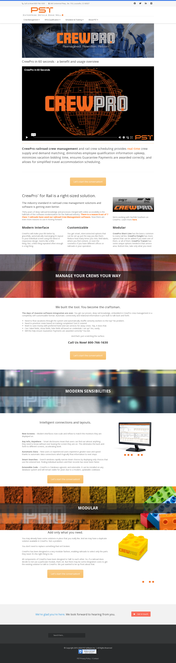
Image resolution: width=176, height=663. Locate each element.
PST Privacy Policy (84, 658)
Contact (96, 658)
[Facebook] (135, 3)
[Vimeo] (151, 3)
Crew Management (31, 20)
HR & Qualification (52, 20)
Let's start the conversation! (88, 181)
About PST (93, 20)
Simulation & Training (73, 20)
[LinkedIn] (145, 3)
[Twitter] (140, 3)
